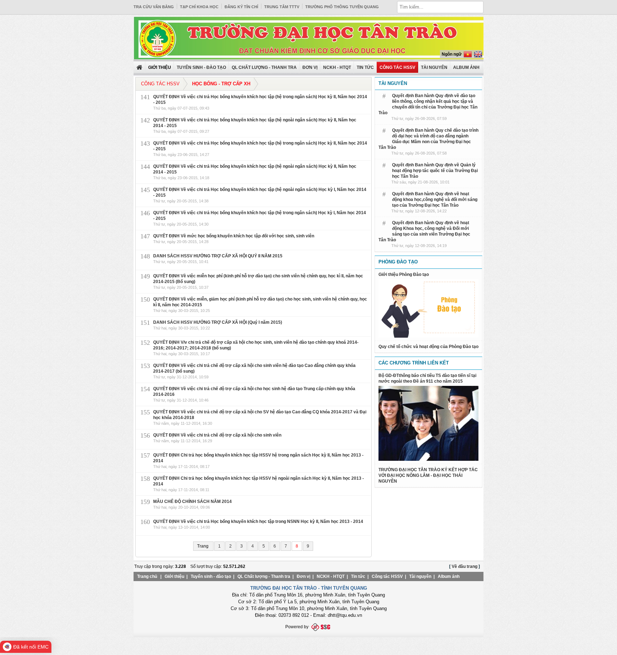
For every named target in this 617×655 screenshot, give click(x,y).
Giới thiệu (174, 576)
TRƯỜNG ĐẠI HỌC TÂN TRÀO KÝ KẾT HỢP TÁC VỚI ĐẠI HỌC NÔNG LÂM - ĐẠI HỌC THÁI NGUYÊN (428, 475)
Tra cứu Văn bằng (154, 7)
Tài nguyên (434, 67)
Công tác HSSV (397, 67)
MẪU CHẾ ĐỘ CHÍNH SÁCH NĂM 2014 (192, 501)
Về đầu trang (464, 566)
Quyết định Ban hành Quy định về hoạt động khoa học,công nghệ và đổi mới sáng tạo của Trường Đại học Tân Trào (434, 199)
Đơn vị (309, 67)
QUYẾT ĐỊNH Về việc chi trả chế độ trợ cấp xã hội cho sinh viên (217, 435)
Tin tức (365, 67)
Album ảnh (449, 576)
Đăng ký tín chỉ (241, 7)
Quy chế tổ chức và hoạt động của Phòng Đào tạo (428, 346)
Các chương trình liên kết (413, 363)
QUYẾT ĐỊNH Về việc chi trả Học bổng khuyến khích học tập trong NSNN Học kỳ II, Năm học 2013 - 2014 (258, 521)
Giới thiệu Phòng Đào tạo (403, 274)
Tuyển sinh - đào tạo (201, 67)
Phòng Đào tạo (398, 261)
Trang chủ (147, 576)
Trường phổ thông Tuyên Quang (342, 7)
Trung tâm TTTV (281, 7)
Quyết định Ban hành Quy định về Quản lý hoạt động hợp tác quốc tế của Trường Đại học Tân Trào (435, 170)
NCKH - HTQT (337, 67)
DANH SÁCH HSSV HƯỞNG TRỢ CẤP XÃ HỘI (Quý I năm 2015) (217, 322)
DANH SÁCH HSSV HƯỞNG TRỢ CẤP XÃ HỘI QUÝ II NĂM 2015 (217, 255)
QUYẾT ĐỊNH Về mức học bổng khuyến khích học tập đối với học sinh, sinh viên (233, 235)
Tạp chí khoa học (199, 7)
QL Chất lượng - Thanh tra (264, 67)
